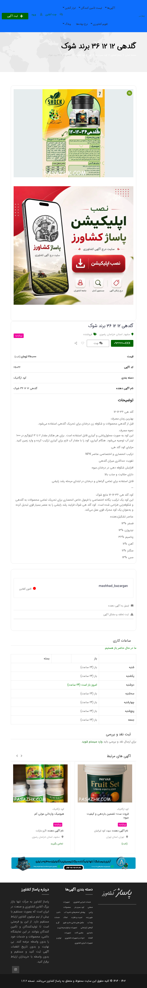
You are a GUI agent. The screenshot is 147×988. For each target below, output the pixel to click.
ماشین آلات (79, 933)
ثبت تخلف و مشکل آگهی (116, 614)
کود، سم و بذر (79, 907)
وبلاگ (68, 24)
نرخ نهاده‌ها (82, 24)
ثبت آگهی (12, 16)
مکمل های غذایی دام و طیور (73, 922)
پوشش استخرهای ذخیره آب (74, 912)
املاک (65, 917)
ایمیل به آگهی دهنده (118, 606)
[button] (21, 756)
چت (96, 343)
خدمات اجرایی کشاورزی (82, 902)
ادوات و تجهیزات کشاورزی (74, 938)
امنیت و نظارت (76, 917)
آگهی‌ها (111, 8)
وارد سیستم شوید (92, 741)
